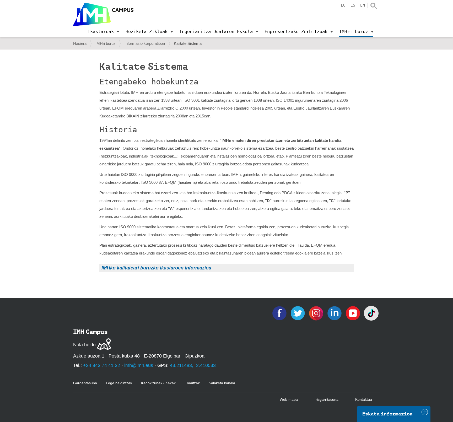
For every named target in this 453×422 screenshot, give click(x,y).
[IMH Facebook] (280, 313)
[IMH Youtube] (353, 313)
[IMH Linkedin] (335, 313)
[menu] (103, 31)
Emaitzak (192, 383)
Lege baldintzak (119, 383)
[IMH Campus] (103, 14)
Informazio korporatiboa (145, 43)
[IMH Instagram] (317, 313)
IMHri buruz (105, 43)
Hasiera (80, 43)
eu (343, 5)
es (352, 5)
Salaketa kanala (222, 383)
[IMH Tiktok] (371, 313)
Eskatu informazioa (387, 413)
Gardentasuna (85, 383)
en (362, 5)
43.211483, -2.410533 (193, 365)
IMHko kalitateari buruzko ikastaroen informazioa (156, 267)
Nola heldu (84, 344)
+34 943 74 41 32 (101, 365)
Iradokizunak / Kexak (158, 383)
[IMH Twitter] (298, 313)
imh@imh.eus (138, 365)
